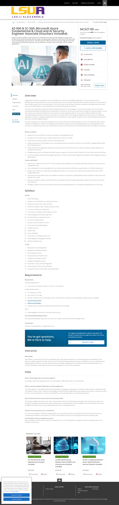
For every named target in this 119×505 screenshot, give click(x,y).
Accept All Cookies (16, 495)
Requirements (16, 102)
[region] (16, 490)
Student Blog (95, 489)
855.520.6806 (15, 122)
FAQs (13, 109)
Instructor (15, 106)
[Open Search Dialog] (105, 3)
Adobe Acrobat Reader (34, 303)
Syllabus (14, 99)
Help (79, 492)
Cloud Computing (31, 22)
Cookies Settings (16, 499)
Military (79, 489)
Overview (15, 95)
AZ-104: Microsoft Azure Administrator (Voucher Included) (36, 462)
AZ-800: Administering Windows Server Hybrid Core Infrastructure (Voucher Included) (65, 463)
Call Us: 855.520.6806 (100, 22)
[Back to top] (59, 486)
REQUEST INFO (99, 86)
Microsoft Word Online (34, 300)
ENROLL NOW (93, 42)
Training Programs (20, 22)
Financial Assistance (83, 490)
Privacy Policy (62, 501)
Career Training (49, 489)
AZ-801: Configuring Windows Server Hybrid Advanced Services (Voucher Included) (93, 462)
